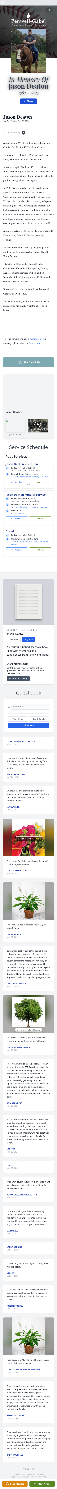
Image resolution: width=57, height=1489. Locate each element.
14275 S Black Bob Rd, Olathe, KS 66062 (29, 476)
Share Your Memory (18, 678)
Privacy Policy (20, 1477)
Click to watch (17, 513)
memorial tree (37, 338)
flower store (34, 343)
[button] (28, 837)
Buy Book (29, 639)
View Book (13, 639)
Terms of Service (36, 1477)
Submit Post (28, 725)
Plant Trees (40, 482)
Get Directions (16, 482)
